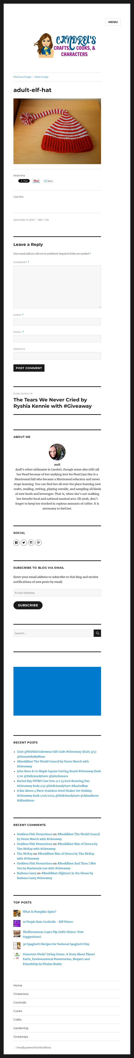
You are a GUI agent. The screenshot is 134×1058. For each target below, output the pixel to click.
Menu (113, 22)
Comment (21, 262)
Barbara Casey (26, 873)
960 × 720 (43, 219)
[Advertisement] (58, 691)
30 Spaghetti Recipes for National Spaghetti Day (56, 944)
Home (17, 985)
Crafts (17, 1019)
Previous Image (22, 76)
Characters (20, 994)
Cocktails (19, 1002)
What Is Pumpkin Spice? (39, 911)
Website (19, 349)
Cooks (17, 1011)
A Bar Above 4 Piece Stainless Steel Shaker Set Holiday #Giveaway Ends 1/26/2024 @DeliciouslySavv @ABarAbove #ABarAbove (58, 795)
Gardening (20, 1028)
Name (18, 314)
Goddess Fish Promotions (34, 834)
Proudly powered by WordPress (34, 1047)
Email (18, 332)
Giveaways (20, 1036)
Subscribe (28, 605)
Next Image (41, 76)
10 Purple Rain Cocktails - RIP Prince (48, 921)
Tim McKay (25, 853)
